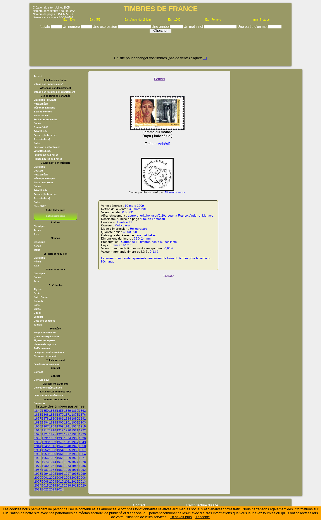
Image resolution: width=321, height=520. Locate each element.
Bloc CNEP (40, 206)
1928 (74, 434)
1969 (67, 458)
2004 (67, 477)
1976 (67, 462)
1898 (52, 422)
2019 (74, 485)
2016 (52, 485)
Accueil (38, 76)
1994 (45, 473)
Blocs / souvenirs (44, 182)
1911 (67, 426)
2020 (82, 485)
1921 (74, 430)
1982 (60, 465)
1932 (52, 438)
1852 (52, 410)
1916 (37, 430)
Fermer (159, 79)
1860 (74, 410)
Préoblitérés (40, 131)
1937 (37, 442)
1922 (82, 430)
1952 (45, 450)
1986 (37, 469)
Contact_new (41, 379)
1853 (60, 410)
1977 (74, 462)
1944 (37, 446)
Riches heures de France (48, 159)
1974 (52, 462)
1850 (45, 410)
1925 (52, 434)
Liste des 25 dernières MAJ (49, 395)
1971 (82, 458)
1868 (45, 414)
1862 (82, 410)
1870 (60, 414)
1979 (37, 465)
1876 (82, 414)
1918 (52, 430)
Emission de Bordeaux (47, 147)
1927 (67, 434)
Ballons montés (43, 111)
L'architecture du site (202, 505)
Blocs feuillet (41, 115)
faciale (45, 26)
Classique (39, 166)
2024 (60, 489)
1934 (67, 438)
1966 (45, 458)
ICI (205, 58)
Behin (37, 293)
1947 (60, 446)
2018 (67, 485)
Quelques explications (46, 336)
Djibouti (38, 301)
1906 (37, 426)
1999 (82, 473)
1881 (60, 418)
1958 (37, 454)
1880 (52, 418)
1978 (82, 462)
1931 (45, 438)
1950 (82, 446)
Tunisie (38, 324)
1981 (52, 465)
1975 (60, 462)
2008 (45, 481)
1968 (60, 458)
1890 (74, 418)
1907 (45, 426)
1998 (74, 473)
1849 (37, 410)
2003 (60, 477)
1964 (82, 454)
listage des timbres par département (54, 92)
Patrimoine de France (46, 155)
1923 (37, 434)
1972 (37, 462)
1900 (60, 422)
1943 (82, 442)
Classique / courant (45, 99)
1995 (52, 473)
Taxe (36, 234)
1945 (45, 446)
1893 (37, 422)
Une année (161, 26)
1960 (52, 454)
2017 (60, 485)
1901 (67, 422)
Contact (38, 372)
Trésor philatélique (44, 107)
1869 (52, 414)
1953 (52, 450)
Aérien (37, 123)
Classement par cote (45, 356)
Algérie (38, 289)
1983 (67, 465)
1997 (67, 473)
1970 (74, 458)
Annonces (39, 403)
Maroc (37, 309)
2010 (60, 481)
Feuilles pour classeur (46, 364)
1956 (74, 450)
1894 (45, 422)
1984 (74, 465)
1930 (37, 438)
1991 (74, 469)
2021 (37, 489)
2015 (45, 485)
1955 (67, 450)
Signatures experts (44, 340)
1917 (45, 430)
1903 (82, 422)
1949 (74, 446)
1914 (74, 426)
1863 (37, 414)
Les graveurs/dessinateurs (49, 352)
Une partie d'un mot (252, 26)
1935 (74, 438)
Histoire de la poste (45, 344)
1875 (74, 414)
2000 (37, 477)
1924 (45, 434)
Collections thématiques (48, 387)
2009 (52, 481)
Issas (37, 305)
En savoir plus (181, 517)
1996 (60, 473)
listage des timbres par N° (48, 84)
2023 (52, 489)
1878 (45, 418)
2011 (67, 481)
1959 (45, 454)
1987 (45, 469)
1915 (82, 426)
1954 (60, 450)
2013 (82, 481)
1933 (60, 438)
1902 (74, 422)
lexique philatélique (45, 332)
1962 (67, 454)
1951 (37, 450)
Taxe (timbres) (42, 139)
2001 (45, 477)
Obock (37, 313)
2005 (74, 477)
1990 (67, 469)
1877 (37, 418)
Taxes (37, 250)
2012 (74, 481)
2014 (37, 485)
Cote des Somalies (44, 320)
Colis (37, 143)
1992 (82, 469)
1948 (67, 446)
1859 (67, 410)
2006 (82, 477)
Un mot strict (194, 26)
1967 (52, 458)
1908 (52, 426)
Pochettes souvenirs (45, 119)
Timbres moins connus (56, 216)
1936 (82, 438)
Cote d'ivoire (41, 297)
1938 (45, 442)
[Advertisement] (160, 46)
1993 (37, 473)
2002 (52, 477)
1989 (60, 469)
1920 (67, 430)
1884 (67, 418)
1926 (60, 434)
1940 (60, 442)
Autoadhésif (41, 103)
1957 (82, 450)
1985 (82, 465)
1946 (52, 446)
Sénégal (38, 316)
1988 (52, 469)
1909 (60, 426)
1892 (82, 418)
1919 (60, 430)
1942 (74, 442)
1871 (67, 414)
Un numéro (72, 26)
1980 (45, 465)
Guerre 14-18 (41, 127)
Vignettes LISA (42, 151)
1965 (37, 458)
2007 (37, 481)
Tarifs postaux (42, 348)
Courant (38, 170)
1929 (82, 434)
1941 (67, 442)
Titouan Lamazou (175, 192)
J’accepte (202, 517)
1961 (60, 454)
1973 (45, 462)
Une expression (105, 26)
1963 (74, 454)
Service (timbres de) (45, 135)
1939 (52, 442)
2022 (45, 489)
